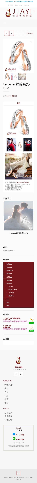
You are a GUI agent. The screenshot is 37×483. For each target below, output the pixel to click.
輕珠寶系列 (10, 270)
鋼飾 (8, 302)
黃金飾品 (9, 280)
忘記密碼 (26, 5)
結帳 (16, 5)
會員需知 (8, 416)
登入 (20, 5)
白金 (6, 392)
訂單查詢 (10, 5)
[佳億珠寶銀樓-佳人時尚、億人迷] (18, 12)
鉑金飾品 (9, 277)
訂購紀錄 (8, 420)
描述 (18, 103)
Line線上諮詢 (19, 439)
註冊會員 (8, 413)
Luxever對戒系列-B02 (18, 233)
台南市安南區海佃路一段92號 (24, 1)
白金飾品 (9, 264)
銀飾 (8, 305)
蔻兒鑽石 (11, 296)
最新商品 (9, 267)
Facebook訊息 (19, 435)
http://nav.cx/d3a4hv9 (23, 182)
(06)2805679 (9, 1)
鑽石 (6, 388)
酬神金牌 (9, 274)
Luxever (9, 96)
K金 (8, 299)
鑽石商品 (14, 96)
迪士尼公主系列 (12, 289)
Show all (30, 33)
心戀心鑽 (11, 292)
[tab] (18, 103)
